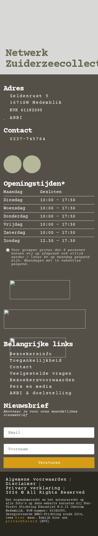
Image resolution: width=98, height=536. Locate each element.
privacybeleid (22, 521)
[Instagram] (32, 164)
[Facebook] (13, 164)
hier (21, 518)
